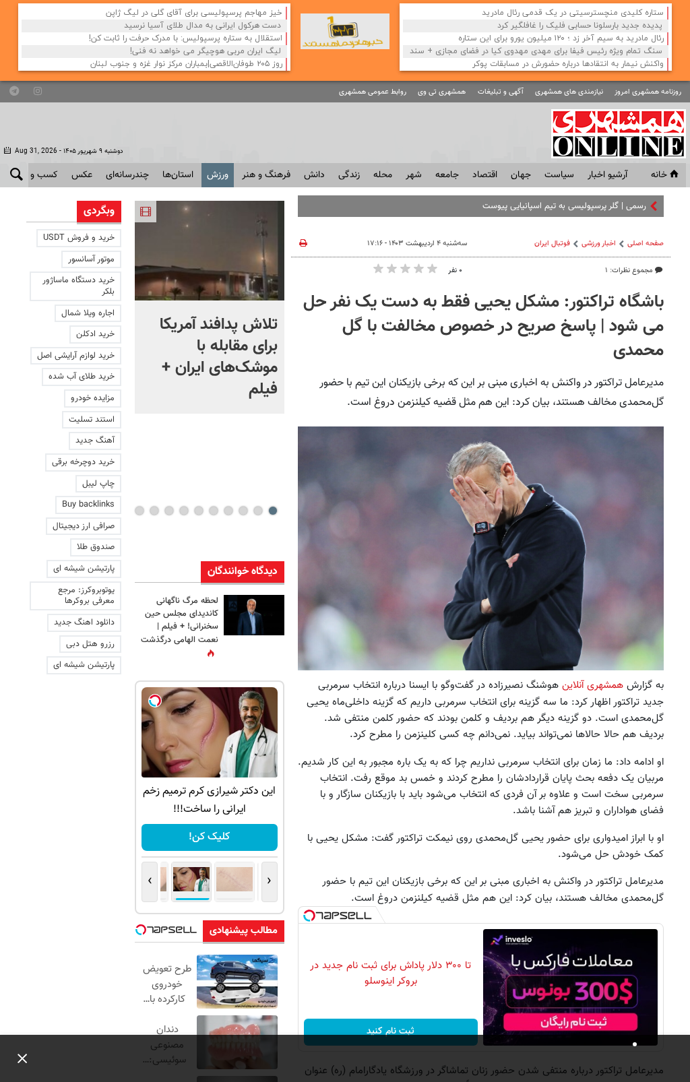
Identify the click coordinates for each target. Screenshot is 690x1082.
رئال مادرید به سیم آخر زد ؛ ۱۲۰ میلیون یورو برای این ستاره (561, 38)
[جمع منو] (17, 1058)
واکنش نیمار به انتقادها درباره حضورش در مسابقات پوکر (568, 64)
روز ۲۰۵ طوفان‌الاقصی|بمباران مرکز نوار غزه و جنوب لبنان (186, 64)
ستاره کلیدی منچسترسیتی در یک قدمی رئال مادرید (573, 13)
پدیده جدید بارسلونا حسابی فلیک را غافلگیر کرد (579, 26)
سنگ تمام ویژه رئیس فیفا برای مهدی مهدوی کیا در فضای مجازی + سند (536, 51)
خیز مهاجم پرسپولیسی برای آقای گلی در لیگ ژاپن (194, 13)
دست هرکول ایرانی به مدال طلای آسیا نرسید (202, 26)
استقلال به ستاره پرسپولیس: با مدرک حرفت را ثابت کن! (185, 38)
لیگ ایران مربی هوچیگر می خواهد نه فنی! (205, 51)
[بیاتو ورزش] (345, 31)
